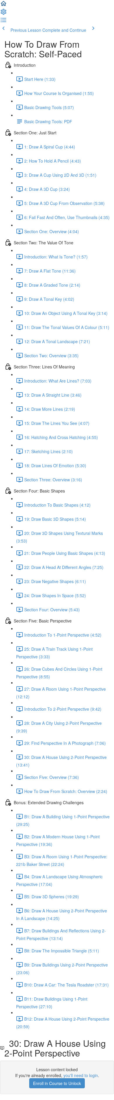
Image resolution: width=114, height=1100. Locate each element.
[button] (3, 5)
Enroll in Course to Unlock (57, 1083)
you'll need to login (80, 1075)
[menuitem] (3, 13)
